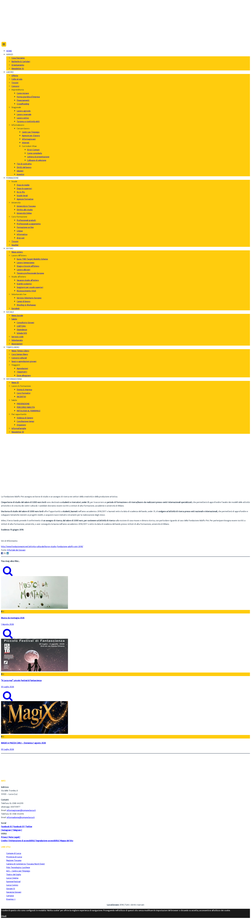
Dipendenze (22, 329)
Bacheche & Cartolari (21, 61)
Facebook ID (18, 826)
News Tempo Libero (20, 351)
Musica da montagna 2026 (12, 618)
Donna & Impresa (24, 389)
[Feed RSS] (7, 20)
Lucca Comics (12, 885)
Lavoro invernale (24, 114)
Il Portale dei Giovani (16, 550)
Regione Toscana (13, 860)
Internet (25, 143)
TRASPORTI (22, 372)
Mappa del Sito (66, 841)
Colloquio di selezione (36, 160)
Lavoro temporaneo (25, 262)
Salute (14, 319)
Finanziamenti (23, 100)
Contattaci (11, 14)
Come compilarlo (34, 153)
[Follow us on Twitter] (7, 27)
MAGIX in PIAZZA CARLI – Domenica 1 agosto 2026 (23, 743)
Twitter (28, 826)
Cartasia (10, 896)
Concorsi (15, 86)
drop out (20, 238)
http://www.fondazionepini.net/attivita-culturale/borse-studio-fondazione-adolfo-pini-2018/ (42, 546)
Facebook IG (6, 826)
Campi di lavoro (23, 301)
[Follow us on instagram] (7, 30)
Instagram (6, 830)
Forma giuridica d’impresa (28, 97)
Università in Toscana (26, 206)
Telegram (17, 830)
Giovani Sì (10, 888)
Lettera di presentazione (38, 157)
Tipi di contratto (24, 164)
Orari (8, 11)
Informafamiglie (19, 428)
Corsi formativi (23, 393)
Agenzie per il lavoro (31, 135)
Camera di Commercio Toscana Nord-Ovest (25, 864)
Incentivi (20, 174)
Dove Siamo (11, 7)
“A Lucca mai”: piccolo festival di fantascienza (21, 680)
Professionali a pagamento (29, 224)
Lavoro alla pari (23, 270)
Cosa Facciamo (18, 58)
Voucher (15, 245)
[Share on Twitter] (5, 553)
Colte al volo (17, 79)
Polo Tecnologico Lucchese (18, 867)
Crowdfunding (23, 104)
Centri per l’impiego (30, 132)
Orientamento (18, 65)
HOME (9, 51)
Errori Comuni (33, 150)
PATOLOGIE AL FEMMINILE (28, 411)
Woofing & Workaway (26, 305)
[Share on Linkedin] (8, 553)
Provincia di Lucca (14, 857)
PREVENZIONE (23, 404)
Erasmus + (11, 899)
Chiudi (3, 916)
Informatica (22, 234)
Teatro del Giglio (13, 874)
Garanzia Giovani (13, 892)
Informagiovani (29, 139)
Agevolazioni (22, 368)
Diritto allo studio (25, 210)
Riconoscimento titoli (26, 291)
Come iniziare (23, 93)
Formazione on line (25, 227)
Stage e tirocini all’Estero (28, 266)
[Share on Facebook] (2, 553)
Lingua (20, 231)
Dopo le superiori (24, 188)
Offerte (15, 75)
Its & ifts (21, 192)
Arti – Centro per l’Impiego (18, 871)
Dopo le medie (23, 185)
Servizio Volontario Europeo (29, 298)
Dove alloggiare (24, 375)
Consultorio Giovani (25, 322)
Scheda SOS (22, 333)
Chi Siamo (10, 4)
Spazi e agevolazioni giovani (24, 361)
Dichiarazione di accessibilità (21, 841)
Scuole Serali (22, 195)
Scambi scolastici (24, 284)
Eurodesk (15, 308)
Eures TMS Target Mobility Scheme (32, 259)
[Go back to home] (8, 36)
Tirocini (15, 83)
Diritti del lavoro (24, 167)
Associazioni (17, 344)
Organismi (21, 425)
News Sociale (17, 315)
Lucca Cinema (12, 878)
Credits (4, 841)
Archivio (9, 487)
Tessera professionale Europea (30, 273)
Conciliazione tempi (25, 421)
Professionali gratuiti (26, 220)
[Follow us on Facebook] (6, 23)
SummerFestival (13, 881)
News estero (17, 252)
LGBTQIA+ (21, 326)
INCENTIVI (21, 397)
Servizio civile (17, 337)
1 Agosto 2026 (7, 624)
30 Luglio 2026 (7, 687)
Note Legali (14, 837)
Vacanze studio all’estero (28, 280)
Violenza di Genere (25, 418)
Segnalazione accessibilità (47, 841)
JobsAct (20, 171)
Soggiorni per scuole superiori (30, 287)
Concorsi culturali (19, 358)
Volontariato (17, 340)
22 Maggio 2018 (13, 491)
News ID (15, 382)
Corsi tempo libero (20, 354)
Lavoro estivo (23, 118)
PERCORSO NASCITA (26, 407)
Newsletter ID (18, 432)
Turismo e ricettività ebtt (28, 121)
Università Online (24, 213)
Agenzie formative (25, 199)
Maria (8, 484)
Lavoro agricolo (24, 111)
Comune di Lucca (13, 853)
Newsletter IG (18, 68)
